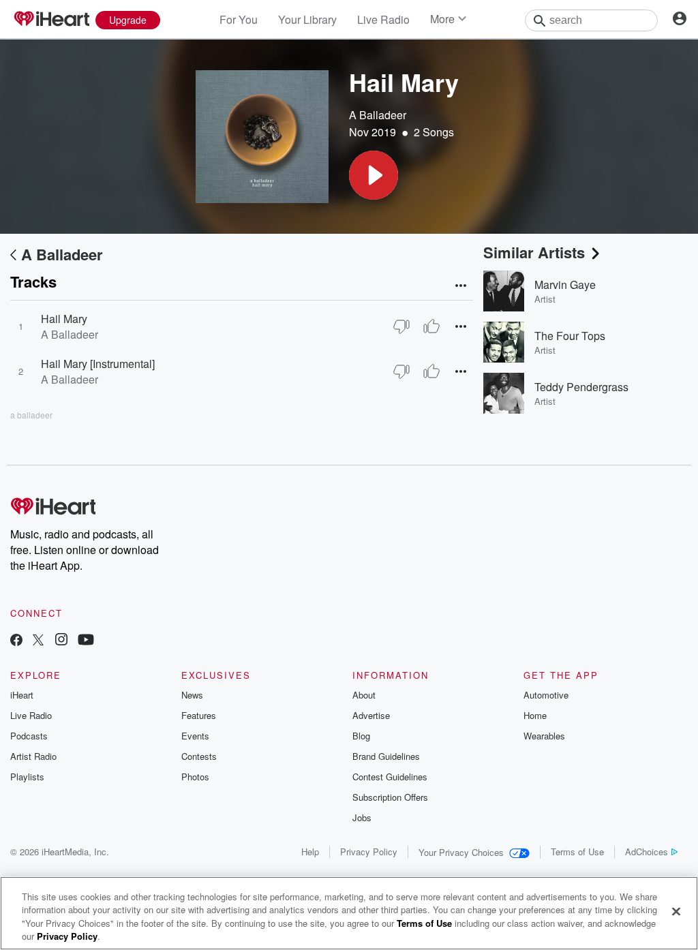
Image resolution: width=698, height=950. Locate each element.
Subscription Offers (390, 797)
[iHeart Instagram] (61, 641)
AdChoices (646, 851)
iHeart (21, 694)
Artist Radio (33, 756)
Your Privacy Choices (461, 852)
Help (310, 851)
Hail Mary (64, 318)
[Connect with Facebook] (16, 641)
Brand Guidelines (386, 756)
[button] (373, 175)
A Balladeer (377, 115)
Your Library (307, 19)
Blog (361, 735)
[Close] (676, 911)
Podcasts (29, 735)
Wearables (544, 735)
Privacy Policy (368, 851)
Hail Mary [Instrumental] (98, 363)
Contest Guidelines (389, 776)
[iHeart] (51, 19)
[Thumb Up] (431, 326)
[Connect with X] (38, 641)
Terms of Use (577, 851)
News (192, 694)
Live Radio (383, 19)
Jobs (361, 817)
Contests (199, 756)
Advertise (371, 715)
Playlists (27, 776)
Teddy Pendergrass (581, 387)
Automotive (546, 694)
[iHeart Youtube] (86, 641)
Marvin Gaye (565, 284)
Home (535, 715)
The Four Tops (569, 335)
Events (195, 735)
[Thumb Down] (401, 326)
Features (198, 715)
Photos (195, 776)
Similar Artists (534, 252)
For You (238, 19)
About (364, 694)
